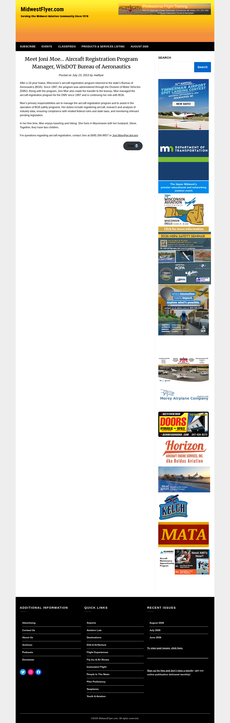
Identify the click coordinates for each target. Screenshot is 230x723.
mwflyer (99, 75)
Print (131, 146)
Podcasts (27, 652)
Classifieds (67, 46)
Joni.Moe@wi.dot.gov (125, 135)
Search (164, 57)
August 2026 (140, 46)
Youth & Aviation (96, 696)
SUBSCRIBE (28, 46)
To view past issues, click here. (165, 648)
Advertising (29, 622)
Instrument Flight (97, 667)
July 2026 (155, 630)
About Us (27, 637)
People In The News (98, 674)
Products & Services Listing (103, 46)
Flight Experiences (97, 652)
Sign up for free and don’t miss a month (170, 670)
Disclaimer (28, 659)
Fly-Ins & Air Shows (98, 659)
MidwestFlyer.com (42, 9)
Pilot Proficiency (96, 681)
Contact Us (28, 630)
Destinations (94, 637)
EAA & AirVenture (96, 644)
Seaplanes (93, 689)
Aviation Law (94, 630)
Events (47, 46)
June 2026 (155, 637)
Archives (27, 644)
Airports (91, 622)
